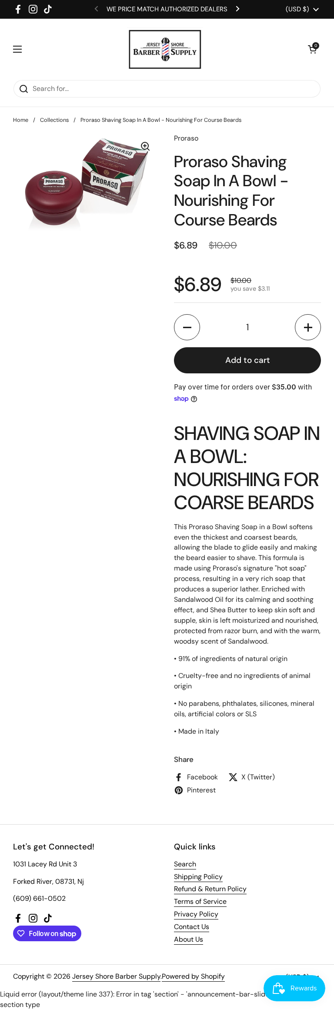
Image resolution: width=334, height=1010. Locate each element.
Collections (54, 120)
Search (185, 864)
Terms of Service (200, 901)
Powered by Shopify (193, 976)
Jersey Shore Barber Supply (116, 976)
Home (20, 120)
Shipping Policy (198, 876)
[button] (312, 49)
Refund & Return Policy (210, 888)
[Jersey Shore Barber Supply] (165, 49)
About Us (188, 939)
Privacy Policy (196, 914)
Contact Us (191, 926)
